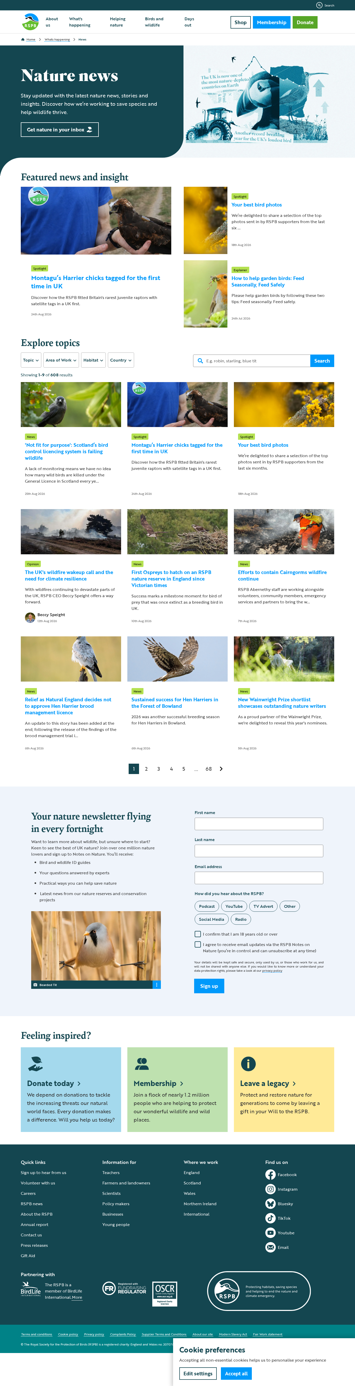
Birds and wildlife (154, 22)
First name (205, 812)
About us (52, 22)
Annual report (34, 1224)
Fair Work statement (267, 1334)
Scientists (111, 1193)
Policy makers (115, 1204)
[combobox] (31, 360)
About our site (203, 1334)
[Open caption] (157, 985)
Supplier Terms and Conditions (164, 1334)
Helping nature (118, 22)
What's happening (79, 22)
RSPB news (32, 1204)
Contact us (31, 1235)
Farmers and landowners (126, 1183)
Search (329, 5)
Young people (116, 1224)
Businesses (112, 1214)
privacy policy (272, 970)
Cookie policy (68, 1334)
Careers (28, 1193)
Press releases (34, 1245)
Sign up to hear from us (43, 1172)
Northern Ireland (200, 1204)
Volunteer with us (38, 1183)
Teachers (111, 1172)
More (77, 1297)
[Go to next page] (221, 769)
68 (209, 768)
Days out (189, 22)
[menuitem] (54, 21)
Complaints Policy (123, 1334)
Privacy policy (94, 1334)
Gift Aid (28, 1255)
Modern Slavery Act (233, 1334)
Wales (189, 1193)
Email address (208, 866)
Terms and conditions (36, 1334)
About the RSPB (36, 1214)
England (192, 1172)
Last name (205, 839)
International (196, 1214)
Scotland (192, 1183)
